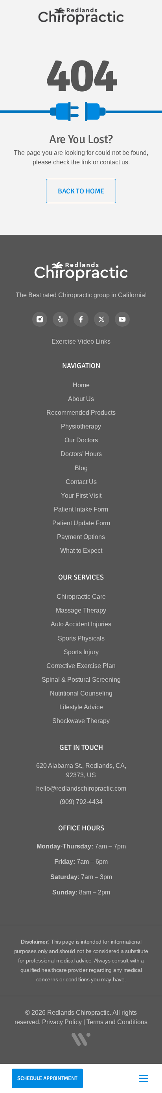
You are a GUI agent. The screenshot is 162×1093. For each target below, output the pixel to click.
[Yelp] (60, 319)
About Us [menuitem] (81, 399)
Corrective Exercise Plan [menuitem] (81, 665)
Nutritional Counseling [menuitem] (81, 693)
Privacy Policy (62, 1022)
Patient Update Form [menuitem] (81, 523)
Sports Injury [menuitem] (81, 652)
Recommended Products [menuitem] (81, 412)
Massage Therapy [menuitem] (81, 610)
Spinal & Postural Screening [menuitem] (81, 679)
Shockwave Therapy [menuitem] (81, 721)
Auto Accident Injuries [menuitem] (81, 624)
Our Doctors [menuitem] (81, 440)
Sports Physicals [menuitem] (81, 638)
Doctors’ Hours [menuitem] (81, 454)
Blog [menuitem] (81, 468)
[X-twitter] (101, 319)
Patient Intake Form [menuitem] (81, 509)
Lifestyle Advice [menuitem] (81, 707)
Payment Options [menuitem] (81, 537)
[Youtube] (122, 319)
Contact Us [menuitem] (81, 481)
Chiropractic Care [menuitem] (81, 596)
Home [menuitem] (81, 385)
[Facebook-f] (81, 319)
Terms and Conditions (117, 1022)
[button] (143, 1079)
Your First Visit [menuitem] (81, 495)
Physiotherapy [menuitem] (81, 426)
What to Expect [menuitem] (81, 550)
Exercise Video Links (81, 341)
